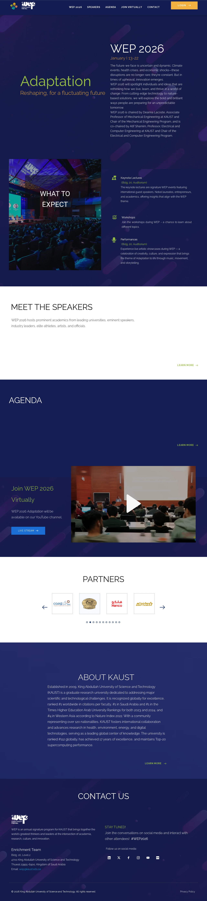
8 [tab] (109, 622)
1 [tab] (87, 622)
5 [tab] (100, 622)
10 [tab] (116, 622)
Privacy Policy (188, 891)
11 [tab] (119, 622)
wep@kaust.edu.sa (30, 869)
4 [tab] (97, 622)
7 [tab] (106, 622)
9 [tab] (113, 622)
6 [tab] (103, 622)
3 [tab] (93, 622)
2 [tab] (90, 622)
